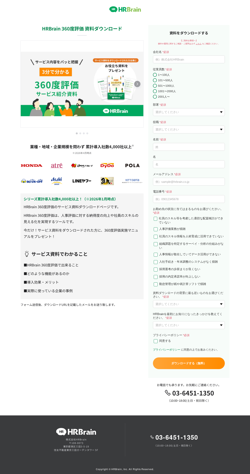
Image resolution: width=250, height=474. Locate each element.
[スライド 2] (80, 133)
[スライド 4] (87, 133)
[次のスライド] (137, 84)
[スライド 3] (84, 133)
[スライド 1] (77, 133)
